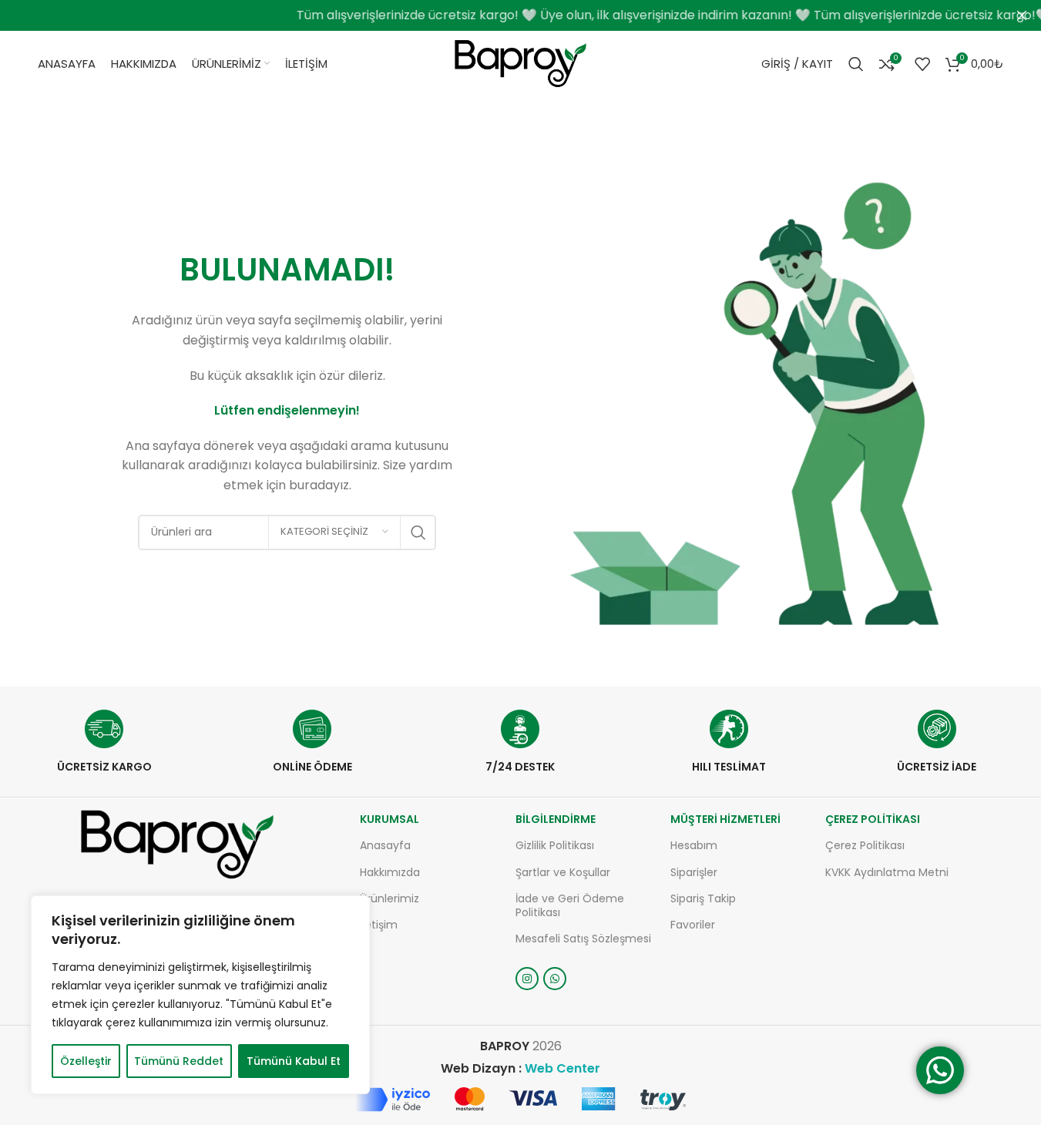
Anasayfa (385, 845)
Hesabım (693, 845)
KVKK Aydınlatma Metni (887, 872)
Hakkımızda (390, 872)
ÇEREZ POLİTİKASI (872, 819)
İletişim (379, 924)
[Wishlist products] (922, 64)
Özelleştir (86, 1061)
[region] (200, 994)
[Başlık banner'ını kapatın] (1021, 15)
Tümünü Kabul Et (294, 1061)
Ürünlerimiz (389, 898)
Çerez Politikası (865, 845)
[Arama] (856, 64)
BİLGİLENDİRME (555, 819)
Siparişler (693, 872)
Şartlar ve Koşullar (562, 872)
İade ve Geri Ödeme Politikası (569, 905)
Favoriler (692, 924)
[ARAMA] (418, 532)
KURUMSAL (389, 819)
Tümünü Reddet (178, 1061)
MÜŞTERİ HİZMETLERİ (725, 819)
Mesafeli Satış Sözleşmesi (583, 938)
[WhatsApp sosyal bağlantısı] (554, 978)
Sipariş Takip (703, 898)
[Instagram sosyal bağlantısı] (527, 978)
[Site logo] (520, 63)
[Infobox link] (104, 742)
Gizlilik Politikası (554, 845)
